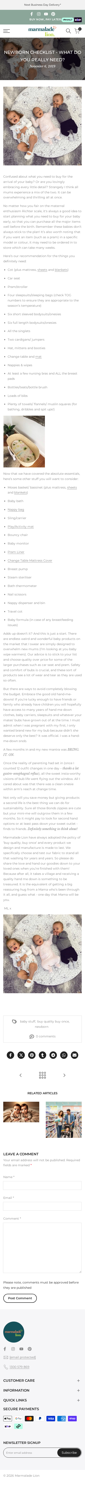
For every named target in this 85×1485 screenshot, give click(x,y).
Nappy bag (16, 509)
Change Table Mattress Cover (30, 560)
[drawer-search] (68, 30)
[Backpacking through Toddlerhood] (21, 1075)
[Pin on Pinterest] (32, 1055)
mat (38, 357)
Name (8, 1177)
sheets (42, 270)
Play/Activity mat (21, 527)
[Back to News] (42, 1075)
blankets (61, 270)
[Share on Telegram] (53, 1055)
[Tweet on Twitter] (21, 1055)
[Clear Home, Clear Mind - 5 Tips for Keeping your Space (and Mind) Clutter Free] (64, 1075)
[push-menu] (6, 31)
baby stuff (27, 1021)
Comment (12, 1219)
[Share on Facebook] (10, 1055)
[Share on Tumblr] (42, 1055)
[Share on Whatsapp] (64, 1055)
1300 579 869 (19, 1367)
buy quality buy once (53, 1021)
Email (8, 1198)
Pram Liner (16, 552)
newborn (41, 1027)
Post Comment (20, 1298)
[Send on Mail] (74, 1055)
